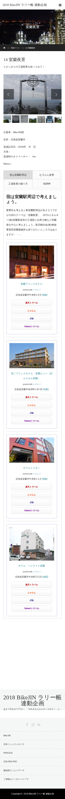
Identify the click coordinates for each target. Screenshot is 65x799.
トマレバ (37, 290)
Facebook (26, 724)
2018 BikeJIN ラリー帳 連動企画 (25, 5)
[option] (32, 94)
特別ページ (15, 48)
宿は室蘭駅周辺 (18, 174)
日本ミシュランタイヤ (13, 744)
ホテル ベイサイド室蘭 (31, 565)
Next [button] (56, 94)
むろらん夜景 (47, 174)
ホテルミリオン (31, 467)
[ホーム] (4, 45)
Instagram (32, 724)
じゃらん (31, 310)
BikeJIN (7, 735)
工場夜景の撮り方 (18, 183)
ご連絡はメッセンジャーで (15, 779)
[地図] (44, 295)
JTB (32, 318)
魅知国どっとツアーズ (13, 770)
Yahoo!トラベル (31, 326)
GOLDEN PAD (10, 761)
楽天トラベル (31, 303)
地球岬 (46, 183)
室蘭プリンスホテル (31, 283)
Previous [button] (8, 94)
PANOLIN (7, 753)
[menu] (60, 5)
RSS (38, 724)
